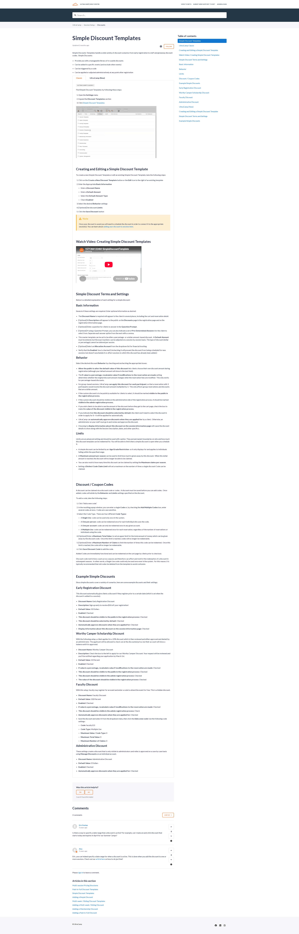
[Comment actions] (171, 841)
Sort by (167, 815)
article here (100, 859)
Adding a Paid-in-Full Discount (84, 913)
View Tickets (186, 4)
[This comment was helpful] (171, 826)
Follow (169, 46)
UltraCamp (76, 25)
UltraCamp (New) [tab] (97, 78)
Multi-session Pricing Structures (85, 885)
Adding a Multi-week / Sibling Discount (88, 905)
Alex (80, 849)
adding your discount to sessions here (118, 226)
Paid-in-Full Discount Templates (85, 889)
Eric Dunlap (83, 825)
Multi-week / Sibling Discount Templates (88, 901)
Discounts (101, 25)
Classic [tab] (79, 78)
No (89, 792)
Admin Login (222, 4)
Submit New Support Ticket (204, 4)
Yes (80, 792)
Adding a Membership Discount (85, 909)
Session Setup (89, 25)
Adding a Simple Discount (82, 897)
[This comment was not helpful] (171, 836)
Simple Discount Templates (94, 103)
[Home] (75, 4)
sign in (80, 872)
